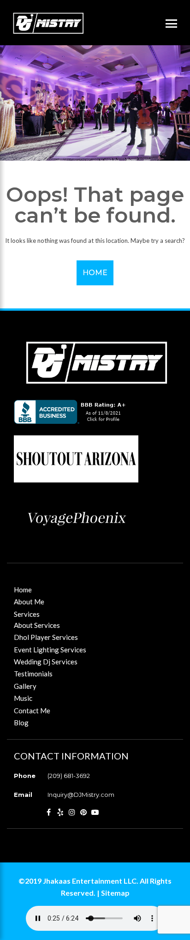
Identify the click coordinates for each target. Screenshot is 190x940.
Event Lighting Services (50, 649)
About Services (37, 625)
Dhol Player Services (46, 637)
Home (95, 272)
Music (23, 698)
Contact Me (32, 710)
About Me (29, 601)
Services (27, 614)
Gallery (25, 686)
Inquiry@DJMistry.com (81, 794)
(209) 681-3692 (69, 775)
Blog (21, 722)
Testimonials (33, 673)
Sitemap (115, 892)
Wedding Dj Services (45, 661)
